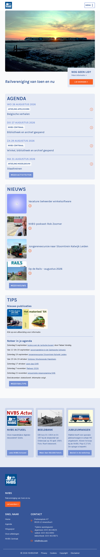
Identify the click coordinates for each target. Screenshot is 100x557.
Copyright (64, 553)
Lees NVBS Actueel (17, 453)
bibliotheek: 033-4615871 (46, 536)
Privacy (44, 553)
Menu (88, 5)
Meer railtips (18, 383)
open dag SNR (32, 363)
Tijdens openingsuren (44, 527)
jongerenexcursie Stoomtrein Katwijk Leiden (47, 354)
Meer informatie (78, 75)
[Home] (8, 5)
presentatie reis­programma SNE (41, 373)
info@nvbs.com (41, 540)
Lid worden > (81, 82)
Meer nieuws (18, 285)
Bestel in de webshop (80, 453)
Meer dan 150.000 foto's (50, 453)
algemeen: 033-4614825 (46, 530)
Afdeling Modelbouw (19, 164)
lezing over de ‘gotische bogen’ (41, 345)
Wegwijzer (10, 529)
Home (7, 519)
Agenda (8, 524)
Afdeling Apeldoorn (18, 109)
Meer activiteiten (21, 175)
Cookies (53, 553)
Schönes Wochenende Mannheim (42, 359)
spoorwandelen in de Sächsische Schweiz (48, 350)
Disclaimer (75, 553)
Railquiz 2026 (33, 368)
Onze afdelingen (12, 534)
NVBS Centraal (16, 127)
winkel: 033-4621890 (44, 533)
